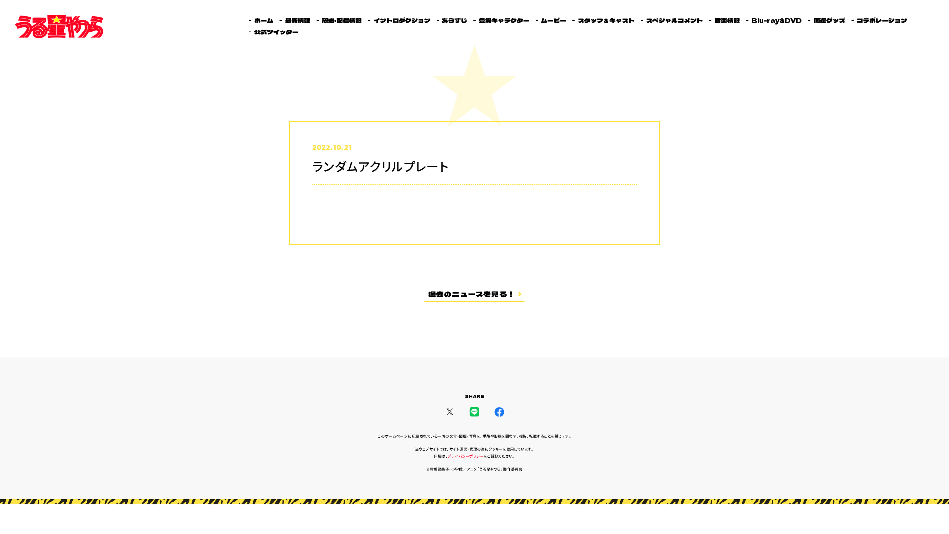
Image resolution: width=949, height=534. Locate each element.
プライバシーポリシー (466, 456)
